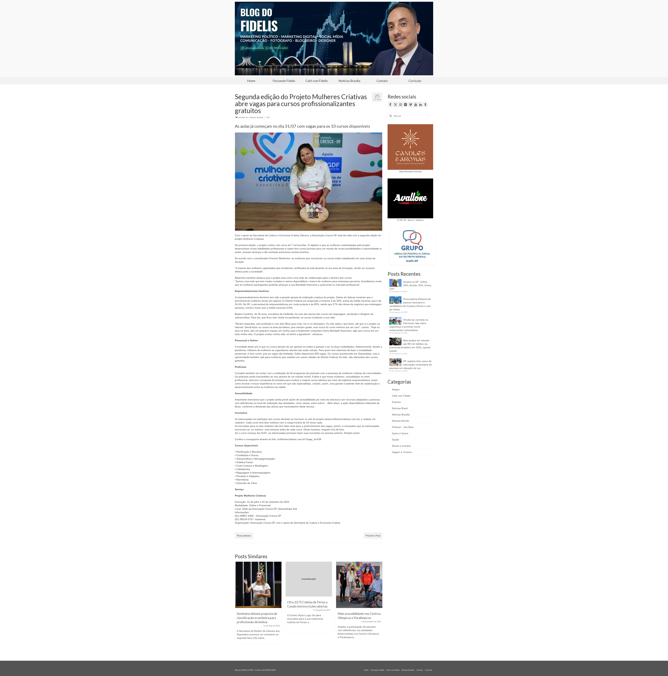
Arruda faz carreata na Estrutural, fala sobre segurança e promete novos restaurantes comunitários (408, 325)
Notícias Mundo (400, 420)
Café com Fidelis (401, 395)
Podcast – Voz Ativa (402, 427)
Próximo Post (373, 535)
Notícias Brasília (256, 117)
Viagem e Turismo (402, 452)
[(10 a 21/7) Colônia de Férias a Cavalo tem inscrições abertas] (258, 579)
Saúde (395, 439)
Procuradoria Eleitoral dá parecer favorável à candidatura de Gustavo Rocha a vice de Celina (410, 304)
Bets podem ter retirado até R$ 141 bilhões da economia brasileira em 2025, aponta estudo (409, 345)
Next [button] (379, 606)
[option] (258, 599)
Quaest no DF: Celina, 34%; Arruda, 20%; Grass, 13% (410, 285)
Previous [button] (238, 606)
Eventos (396, 402)
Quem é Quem (400, 433)
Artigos (396, 389)
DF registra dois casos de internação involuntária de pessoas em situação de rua (410, 364)
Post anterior (244, 535)
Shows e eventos (401, 445)
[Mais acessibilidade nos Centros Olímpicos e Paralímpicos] (308, 585)
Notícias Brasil (400, 408)
